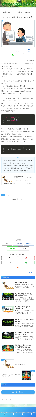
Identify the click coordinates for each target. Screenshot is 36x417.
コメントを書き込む (18, 392)
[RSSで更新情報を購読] (18, 267)
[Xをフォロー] (9, 258)
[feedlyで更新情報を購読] (26, 262)
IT (3, 195)
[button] (23, 55)
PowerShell (10, 195)
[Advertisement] (18, 218)
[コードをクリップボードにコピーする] (32, 118)
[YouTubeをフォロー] (26, 258)
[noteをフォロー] (9, 262)
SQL (17, 195)
